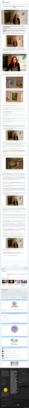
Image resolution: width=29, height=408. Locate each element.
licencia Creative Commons (11, 405)
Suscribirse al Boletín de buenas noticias (9, 402)
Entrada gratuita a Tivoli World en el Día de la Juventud (17, 284)
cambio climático (13, 374)
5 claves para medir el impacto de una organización (4, 284)
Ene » (21, 382)
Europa (14, 381)
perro (13, 389)
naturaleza (12, 388)
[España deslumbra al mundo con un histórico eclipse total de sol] (2, 351)
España (7, 351)
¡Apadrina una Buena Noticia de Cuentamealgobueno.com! (14, 256)
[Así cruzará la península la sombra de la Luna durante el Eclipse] (2, 353)
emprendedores (16, 261)
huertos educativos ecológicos (12, 262)
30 (24, 381)
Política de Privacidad (8, 403)
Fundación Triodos (16, 228)
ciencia (16, 374)
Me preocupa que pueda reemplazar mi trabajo (6, 319)
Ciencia (6, 351)
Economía (14, 8)
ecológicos (10, 261)
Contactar (2, 402)
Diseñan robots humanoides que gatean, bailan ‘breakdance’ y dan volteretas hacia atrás (12, 348)
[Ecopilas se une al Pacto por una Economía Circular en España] (11, 281)
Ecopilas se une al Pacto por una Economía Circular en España (11, 284)
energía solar (12, 380)
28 (22, 381)
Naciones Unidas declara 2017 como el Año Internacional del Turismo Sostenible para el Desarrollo (23, 285)
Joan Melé (19, 262)
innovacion (14, 382)
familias (11, 382)
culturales (6, 261)
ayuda (13, 372)
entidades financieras (20, 261)
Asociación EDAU (16, 223)
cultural (4, 261)
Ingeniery (5, 406)
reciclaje (15, 389)
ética (25, 261)
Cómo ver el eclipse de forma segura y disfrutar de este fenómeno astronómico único (12, 355)
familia (17, 381)
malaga (21, 262)
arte (11, 372)
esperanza (12, 381)
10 (25, 377)
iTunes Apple (4, 189)
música (15, 387)
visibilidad (15, 264)
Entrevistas (17, 8)
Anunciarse (5, 402)
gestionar (8, 262)
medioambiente (12, 387)
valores (13, 264)
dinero (8, 261)
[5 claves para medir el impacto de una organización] (5, 281)
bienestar (16, 372)
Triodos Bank (21, 32)
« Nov (19, 382)
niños (14, 388)
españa (15, 380)
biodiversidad (12, 373)
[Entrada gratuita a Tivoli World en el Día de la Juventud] (18, 281)
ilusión (17, 262)
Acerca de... (2, 403)
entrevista (23, 261)
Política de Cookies (12, 403)
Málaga (18, 8)
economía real (12, 261)
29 (23, 381)
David (10, 8)
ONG (16, 388)
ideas (15, 262)
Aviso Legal (5, 403)
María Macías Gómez (24, 262)
